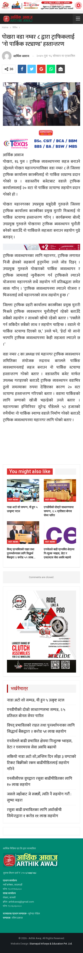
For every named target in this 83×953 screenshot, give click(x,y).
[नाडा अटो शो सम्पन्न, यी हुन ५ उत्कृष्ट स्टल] (23, 490)
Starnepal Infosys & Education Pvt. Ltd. (51, 943)
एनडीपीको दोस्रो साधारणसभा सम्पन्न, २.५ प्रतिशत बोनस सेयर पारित (36, 712)
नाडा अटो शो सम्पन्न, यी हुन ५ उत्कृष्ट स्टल (35, 700)
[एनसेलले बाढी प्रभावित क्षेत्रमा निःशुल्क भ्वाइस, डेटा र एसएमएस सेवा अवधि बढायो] (60, 532)
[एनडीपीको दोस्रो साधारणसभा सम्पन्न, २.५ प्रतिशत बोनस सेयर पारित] (60, 490)
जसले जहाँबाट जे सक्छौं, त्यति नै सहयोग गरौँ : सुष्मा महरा (39, 797)
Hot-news (13, 499)
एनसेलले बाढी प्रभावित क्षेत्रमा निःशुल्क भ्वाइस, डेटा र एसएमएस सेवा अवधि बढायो (39, 744)
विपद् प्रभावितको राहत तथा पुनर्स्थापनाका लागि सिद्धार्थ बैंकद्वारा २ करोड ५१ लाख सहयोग (41, 728)
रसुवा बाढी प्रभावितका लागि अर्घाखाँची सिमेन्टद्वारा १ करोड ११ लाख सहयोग (34, 813)
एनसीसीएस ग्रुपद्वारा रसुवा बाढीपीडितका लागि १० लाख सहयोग (39, 781)
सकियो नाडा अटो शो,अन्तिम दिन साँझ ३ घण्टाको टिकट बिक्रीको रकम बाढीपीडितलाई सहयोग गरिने (41, 762)
